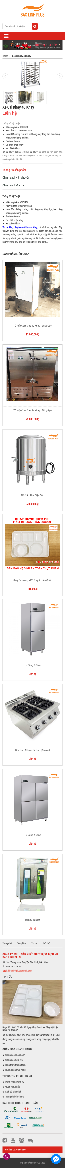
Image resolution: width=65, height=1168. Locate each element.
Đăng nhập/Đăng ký (14, 1081)
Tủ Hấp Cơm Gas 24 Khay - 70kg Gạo (32, 410)
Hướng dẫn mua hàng (15, 1069)
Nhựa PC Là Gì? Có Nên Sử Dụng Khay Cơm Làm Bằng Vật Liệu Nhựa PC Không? (30, 1028)
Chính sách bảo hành (15, 1054)
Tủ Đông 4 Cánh (32, 835)
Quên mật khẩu (12, 1086)
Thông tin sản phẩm (14, 170)
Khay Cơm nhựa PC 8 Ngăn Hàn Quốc (32, 580)
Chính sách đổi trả (13, 185)
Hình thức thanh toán (15, 1064)
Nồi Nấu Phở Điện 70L (32, 495)
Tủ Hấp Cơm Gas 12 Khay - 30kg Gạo (32, 325)
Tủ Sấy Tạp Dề (32, 920)
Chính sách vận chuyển (16, 177)
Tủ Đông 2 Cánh (32, 665)
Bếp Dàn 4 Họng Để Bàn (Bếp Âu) (32, 750)
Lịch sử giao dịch (13, 1091)
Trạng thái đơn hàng (14, 1096)
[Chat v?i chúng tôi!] (56, 1159)
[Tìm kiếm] (35, 26)
